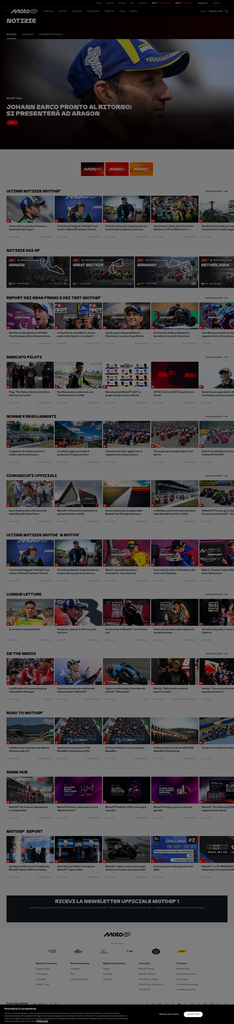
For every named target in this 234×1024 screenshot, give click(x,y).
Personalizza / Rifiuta (169, 1014)
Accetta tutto (193, 1014)
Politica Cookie (42, 1021)
